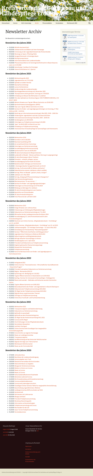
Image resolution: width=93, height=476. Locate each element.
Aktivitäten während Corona (23, 377)
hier (38, 431)
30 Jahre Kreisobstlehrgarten (24, 194)
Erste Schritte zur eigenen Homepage (26, 333)
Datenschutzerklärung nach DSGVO (11, 472)
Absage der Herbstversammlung (25, 366)
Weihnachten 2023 (20, 205)
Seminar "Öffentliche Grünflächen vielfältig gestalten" (32, 232)
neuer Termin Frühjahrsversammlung (26, 410)
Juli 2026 (5, 432)
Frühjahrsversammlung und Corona (25, 405)
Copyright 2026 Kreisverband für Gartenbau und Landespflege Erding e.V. (42, 472)
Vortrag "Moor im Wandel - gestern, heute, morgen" (31, 172)
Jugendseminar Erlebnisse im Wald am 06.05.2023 (30, 234)
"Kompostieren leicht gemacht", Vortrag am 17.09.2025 (32, 93)
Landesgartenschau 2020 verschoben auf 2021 (29, 390)
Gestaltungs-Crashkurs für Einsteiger (26, 67)
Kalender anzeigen (80, 62)
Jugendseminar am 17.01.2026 (24, 80)
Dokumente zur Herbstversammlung (26, 311)
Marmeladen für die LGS (22, 407)
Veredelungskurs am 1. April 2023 (25, 241)
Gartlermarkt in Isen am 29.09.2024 (25, 150)
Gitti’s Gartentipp (26, 23)
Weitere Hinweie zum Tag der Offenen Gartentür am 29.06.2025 (34, 102)
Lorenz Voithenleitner (21, 87)
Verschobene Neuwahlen (22, 324)
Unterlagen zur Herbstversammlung (26, 146)
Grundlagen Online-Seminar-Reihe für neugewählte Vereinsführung (35, 386)
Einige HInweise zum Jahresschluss (25, 208)
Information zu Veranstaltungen (25, 403)
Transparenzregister (21, 337)
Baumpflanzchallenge (21, 85)
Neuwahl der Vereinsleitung (23, 247)
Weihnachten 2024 (20, 137)
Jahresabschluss (20, 355)
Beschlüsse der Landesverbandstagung (27, 357)
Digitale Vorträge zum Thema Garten (26, 342)
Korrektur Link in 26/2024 (22, 140)
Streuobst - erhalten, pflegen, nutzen (26, 159)
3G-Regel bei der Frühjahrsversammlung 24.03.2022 (30, 291)
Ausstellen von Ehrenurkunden (24, 192)
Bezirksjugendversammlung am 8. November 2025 (30, 91)
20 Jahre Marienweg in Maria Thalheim (26, 157)
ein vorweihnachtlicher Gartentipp (25, 144)
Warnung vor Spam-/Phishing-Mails (26, 54)
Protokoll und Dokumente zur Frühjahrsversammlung (31, 243)
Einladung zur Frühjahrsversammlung (26, 126)
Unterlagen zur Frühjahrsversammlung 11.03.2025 (30, 122)
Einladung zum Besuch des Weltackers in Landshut (30, 96)
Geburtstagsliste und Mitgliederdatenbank (28, 236)
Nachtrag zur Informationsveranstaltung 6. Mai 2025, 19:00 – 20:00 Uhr (36, 113)
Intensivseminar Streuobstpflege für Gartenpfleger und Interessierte (36, 129)
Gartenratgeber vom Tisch (23, 359)
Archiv (37, 23)
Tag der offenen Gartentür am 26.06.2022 (27, 284)
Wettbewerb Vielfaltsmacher (24, 344)
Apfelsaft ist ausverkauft (22, 313)
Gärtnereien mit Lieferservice (24, 394)
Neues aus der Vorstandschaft (24, 346)
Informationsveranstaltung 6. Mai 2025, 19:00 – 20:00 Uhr (32, 118)
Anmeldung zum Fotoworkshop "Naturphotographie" (31, 230)
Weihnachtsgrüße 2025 (22, 78)
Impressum (28, 446)
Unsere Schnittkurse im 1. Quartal (25, 69)
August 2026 (6, 429)
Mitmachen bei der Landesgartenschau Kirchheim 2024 (31, 214)
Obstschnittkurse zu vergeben (24, 364)
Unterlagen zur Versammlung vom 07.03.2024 (29, 186)
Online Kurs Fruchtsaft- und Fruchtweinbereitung (30, 298)
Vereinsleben (59, 23)
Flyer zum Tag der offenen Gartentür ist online (29, 107)
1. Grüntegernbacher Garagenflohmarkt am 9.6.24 (30, 166)
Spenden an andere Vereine (23, 82)
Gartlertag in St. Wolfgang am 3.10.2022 (27, 273)
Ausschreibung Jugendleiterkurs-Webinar (27, 388)
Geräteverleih (19, 392)
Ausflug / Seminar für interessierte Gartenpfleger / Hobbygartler (35, 278)
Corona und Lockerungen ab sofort (25, 383)
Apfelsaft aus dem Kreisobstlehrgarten (27, 315)
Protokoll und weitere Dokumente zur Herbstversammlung (33, 269)
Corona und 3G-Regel (21, 320)
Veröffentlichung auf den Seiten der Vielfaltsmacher (31, 339)
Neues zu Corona (20, 370)
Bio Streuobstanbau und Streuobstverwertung (29, 379)
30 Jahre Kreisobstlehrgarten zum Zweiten (28, 190)
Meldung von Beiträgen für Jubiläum (26, 188)
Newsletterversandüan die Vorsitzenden (27, 361)
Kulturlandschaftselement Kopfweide (26, 375)
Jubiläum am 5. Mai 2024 (22, 175)
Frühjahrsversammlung (22, 249)
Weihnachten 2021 (20, 306)
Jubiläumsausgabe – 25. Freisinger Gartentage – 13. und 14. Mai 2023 (35, 227)
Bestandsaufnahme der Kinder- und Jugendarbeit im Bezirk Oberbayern (37, 287)
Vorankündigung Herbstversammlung (26, 148)
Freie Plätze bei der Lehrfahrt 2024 (25, 197)
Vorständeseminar (20, 412)
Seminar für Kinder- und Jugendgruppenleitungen (30, 183)
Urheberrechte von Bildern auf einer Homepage (29, 49)
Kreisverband (5, 23)
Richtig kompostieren (21, 58)
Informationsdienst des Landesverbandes (27, 60)
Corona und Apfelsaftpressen (23, 381)
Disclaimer (28, 449)
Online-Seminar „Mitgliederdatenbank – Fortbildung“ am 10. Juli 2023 (36, 225)
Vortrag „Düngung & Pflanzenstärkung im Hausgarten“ (32, 177)
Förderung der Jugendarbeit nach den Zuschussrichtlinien (32, 115)
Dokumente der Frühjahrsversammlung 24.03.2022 (30, 289)
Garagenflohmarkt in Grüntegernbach (26, 56)
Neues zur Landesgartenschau (24, 335)
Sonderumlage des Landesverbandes (26, 89)
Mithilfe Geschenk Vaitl (22, 47)
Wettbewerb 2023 (72, 23)
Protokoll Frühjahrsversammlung (25, 399)
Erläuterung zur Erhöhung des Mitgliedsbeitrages (30, 210)
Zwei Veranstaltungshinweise (24, 179)
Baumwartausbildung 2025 (23, 142)
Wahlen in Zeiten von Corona (23, 368)
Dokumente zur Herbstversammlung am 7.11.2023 (30, 212)
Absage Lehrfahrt (20, 396)
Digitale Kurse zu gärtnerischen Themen (27, 293)
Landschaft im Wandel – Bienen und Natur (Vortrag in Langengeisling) (36, 155)
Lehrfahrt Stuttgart (21, 326)
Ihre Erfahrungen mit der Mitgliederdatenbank (29, 322)
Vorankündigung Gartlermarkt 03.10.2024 (27, 161)
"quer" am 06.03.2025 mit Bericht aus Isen (27, 124)
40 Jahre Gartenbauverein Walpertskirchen (28, 153)
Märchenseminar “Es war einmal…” (25, 181)
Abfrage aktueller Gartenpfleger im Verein (28, 238)
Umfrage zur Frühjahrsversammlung (26, 295)
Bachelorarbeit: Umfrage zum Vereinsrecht (28, 164)
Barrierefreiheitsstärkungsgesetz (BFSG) (27, 104)
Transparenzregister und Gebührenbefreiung (28, 309)
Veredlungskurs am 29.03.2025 (24, 120)
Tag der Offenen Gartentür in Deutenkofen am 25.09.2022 (32, 276)
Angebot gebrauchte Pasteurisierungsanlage (28, 245)
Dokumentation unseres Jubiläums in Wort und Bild (30, 170)
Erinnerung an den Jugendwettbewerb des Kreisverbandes (32, 52)
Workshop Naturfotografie (23, 401)
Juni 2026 (5, 435)
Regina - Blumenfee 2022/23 (23, 271)
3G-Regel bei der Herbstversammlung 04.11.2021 (30, 317)
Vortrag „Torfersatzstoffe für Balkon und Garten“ (30, 168)
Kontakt (27, 457)
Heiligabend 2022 (20, 262)
